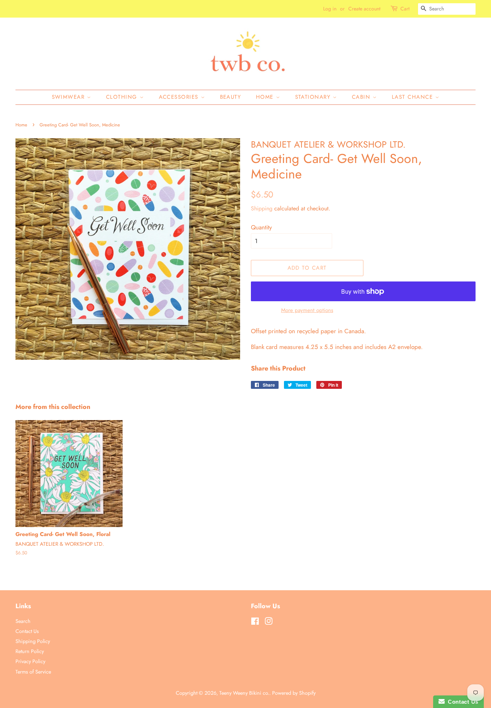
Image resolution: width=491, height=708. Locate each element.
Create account (364, 8)
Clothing (123, 97)
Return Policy (29, 651)
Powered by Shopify (294, 693)
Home (266, 97)
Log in (329, 8)
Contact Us (27, 631)
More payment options (307, 310)
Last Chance (413, 97)
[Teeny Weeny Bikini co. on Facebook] (255, 622)
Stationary (314, 97)
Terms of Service (33, 671)
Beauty (230, 97)
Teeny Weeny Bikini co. (244, 693)
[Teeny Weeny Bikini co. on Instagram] (268, 622)
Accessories (180, 97)
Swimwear (69, 97)
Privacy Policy (30, 661)
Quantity (261, 227)
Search (23, 621)
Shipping (261, 208)
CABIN (362, 97)
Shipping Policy (32, 641)
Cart (404, 8)
